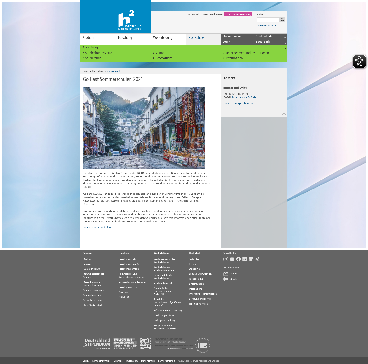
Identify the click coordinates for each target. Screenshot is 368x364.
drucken (234, 279)
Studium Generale (163, 283)
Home (86, 71)
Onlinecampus (232, 36)
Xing (258, 259)
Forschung (125, 37)
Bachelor (88, 259)
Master (87, 264)
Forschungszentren (129, 269)
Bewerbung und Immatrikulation (92, 283)
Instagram (226, 259)
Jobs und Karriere (198, 303)
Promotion (124, 292)
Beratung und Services (201, 298)
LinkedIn (252, 259)
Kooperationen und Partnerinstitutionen (165, 327)
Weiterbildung (162, 37)
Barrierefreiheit (166, 360)
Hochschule (196, 37)
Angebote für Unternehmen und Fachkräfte (163, 291)
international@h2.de (244, 97)
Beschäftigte (163, 58)
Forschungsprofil (127, 259)
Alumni (160, 53)
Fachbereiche (196, 279)
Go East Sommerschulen (97, 227)
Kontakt (196, 14)
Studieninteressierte (98, 53)
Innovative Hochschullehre (203, 293)
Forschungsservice (128, 287)
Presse (219, 14)
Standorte (208, 14)
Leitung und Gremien (200, 274)
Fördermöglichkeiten (165, 315)
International (235, 58)
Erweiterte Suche (267, 25)
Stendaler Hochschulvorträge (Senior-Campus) (168, 302)
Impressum (132, 360)
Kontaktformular (101, 360)
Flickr (245, 259)
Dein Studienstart (92, 305)
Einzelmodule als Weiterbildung (163, 276)
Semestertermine (92, 300)
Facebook (239, 259)
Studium (88, 37)
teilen (233, 273)
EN (188, 14)
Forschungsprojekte (129, 264)
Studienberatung (92, 295)
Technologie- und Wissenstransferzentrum (132, 275)
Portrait (193, 264)
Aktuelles (124, 297)
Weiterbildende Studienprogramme (164, 268)
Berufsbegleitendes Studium (93, 275)
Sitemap (118, 360)
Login (86, 360)
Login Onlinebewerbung (238, 14)
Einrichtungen (196, 283)
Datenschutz (148, 360)
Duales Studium (91, 269)
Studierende (93, 58)
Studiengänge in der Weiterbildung (164, 260)
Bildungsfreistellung (164, 320)
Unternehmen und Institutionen (247, 53)
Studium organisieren (94, 290)
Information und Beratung (168, 310)
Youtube (233, 259)
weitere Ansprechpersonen (240, 103)
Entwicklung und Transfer (132, 282)
